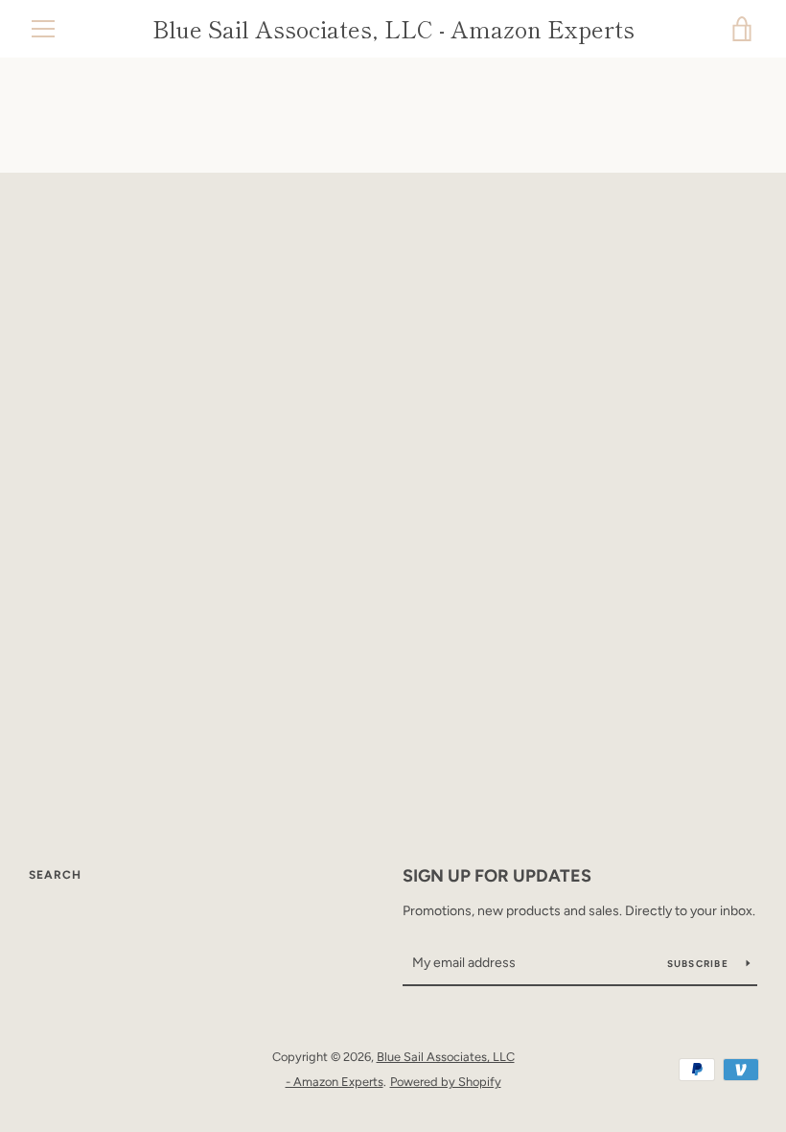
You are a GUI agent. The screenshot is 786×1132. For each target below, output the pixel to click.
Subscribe (699, 963)
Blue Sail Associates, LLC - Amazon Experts (393, 29)
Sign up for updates (497, 875)
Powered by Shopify (445, 1081)
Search (55, 875)
